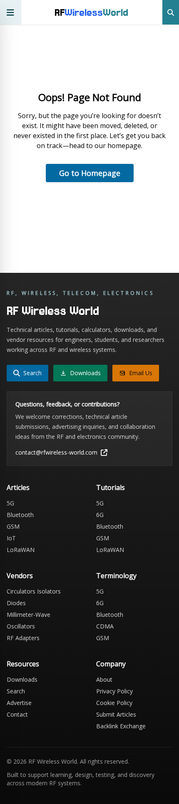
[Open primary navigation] (10, 12)
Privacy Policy (114, 691)
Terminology (116, 575)
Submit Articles (116, 714)
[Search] (170, 12)
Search (16, 691)
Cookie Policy (114, 703)
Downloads (22, 679)
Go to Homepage (89, 173)
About (104, 679)
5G (10, 503)
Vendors (20, 575)
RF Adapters (23, 638)
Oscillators (21, 626)
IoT (11, 538)
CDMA (105, 626)
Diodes (16, 603)
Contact (17, 714)
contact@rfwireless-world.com (56, 452)
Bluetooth (20, 515)
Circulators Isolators (34, 591)
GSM (13, 526)
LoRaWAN (21, 550)
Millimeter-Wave (28, 614)
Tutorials (110, 487)
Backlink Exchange (121, 726)
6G (100, 515)
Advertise (19, 703)
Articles (18, 487)
